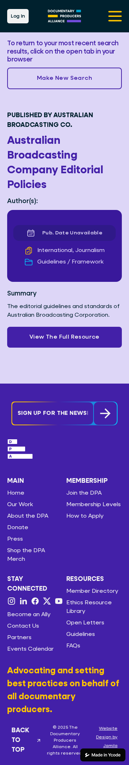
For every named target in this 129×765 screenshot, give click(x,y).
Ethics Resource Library (89, 607)
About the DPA (27, 516)
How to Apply (85, 516)
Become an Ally (29, 615)
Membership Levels (93, 505)
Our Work (20, 505)
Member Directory (92, 591)
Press (15, 539)
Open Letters (85, 623)
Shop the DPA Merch (26, 555)
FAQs (73, 646)
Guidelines (80, 634)
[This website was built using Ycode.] (102, 754)
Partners (19, 638)
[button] (64, 78)
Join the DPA (84, 493)
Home (15, 493)
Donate (17, 528)
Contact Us (23, 626)
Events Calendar (30, 649)
